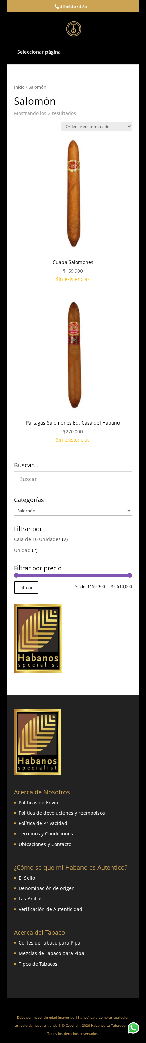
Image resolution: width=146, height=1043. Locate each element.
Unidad (22, 550)
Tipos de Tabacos (38, 963)
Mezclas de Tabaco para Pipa (51, 953)
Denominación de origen (47, 888)
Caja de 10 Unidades (37, 539)
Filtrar (26, 587)
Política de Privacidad (43, 823)
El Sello (27, 878)
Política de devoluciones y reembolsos (62, 813)
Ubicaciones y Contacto (45, 844)
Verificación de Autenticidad (51, 909)
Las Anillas (31, 898)
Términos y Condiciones (46, 833)
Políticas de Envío (38, 802)
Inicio (19, 87)
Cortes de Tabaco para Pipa (49, 942)
